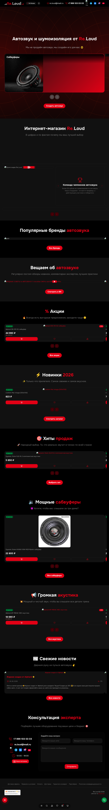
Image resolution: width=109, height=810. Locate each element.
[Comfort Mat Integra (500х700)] (54, 389)
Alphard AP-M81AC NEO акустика (17, 613)
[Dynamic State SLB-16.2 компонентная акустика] (54, 453)
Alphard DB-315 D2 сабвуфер (16, 329)
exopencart (101, 793)
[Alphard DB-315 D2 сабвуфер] (54, 326)
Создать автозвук (54, 106)
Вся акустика (54, 639)
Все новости (54, 698)
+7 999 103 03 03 (22, 739)
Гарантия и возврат (60, 784)
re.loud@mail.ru (22, 744)
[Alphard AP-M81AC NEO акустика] (54, 610)
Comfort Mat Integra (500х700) (16, 393)
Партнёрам (73, 784)
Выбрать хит (54, 482)
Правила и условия (28, 784)
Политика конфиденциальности (90, 784)
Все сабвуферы (54, 575)
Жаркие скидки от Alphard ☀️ (21, 677)
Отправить (71, 766)
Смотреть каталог (54, 419)
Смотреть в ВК (54, 292)
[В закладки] (54, 339)
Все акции (54, 355)
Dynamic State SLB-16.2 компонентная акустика (23, 456)
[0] (51, 806)
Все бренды (54, 248)
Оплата (39, 784)
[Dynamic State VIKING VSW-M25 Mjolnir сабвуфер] (54, 531)
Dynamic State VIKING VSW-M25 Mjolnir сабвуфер (23, 549)
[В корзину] (22, 339)
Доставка (47, 784)
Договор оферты (14, 784)
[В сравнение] (87, 339)
